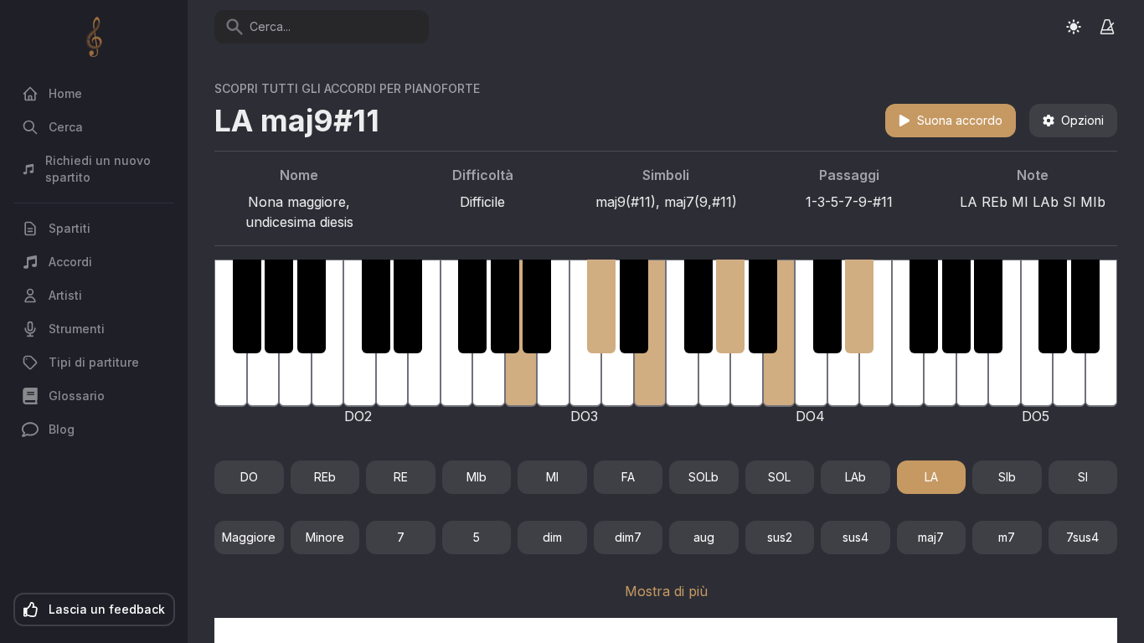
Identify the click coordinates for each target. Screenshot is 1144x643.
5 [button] (476, 537)
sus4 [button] (855, 537)
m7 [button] (1006, 537)
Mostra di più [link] (666, 591)
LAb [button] (855, 477)
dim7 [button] (628, 537)
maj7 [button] (931, 537)
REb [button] (325, 477)
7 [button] (401, 537)
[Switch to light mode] (1074, 26)
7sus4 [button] (1082, 537)
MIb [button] (476, 477)
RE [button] (401, 477)
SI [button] (1083, 477)
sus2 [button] (779, 537)
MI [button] (552, 477)
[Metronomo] (1107, 27)
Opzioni (1082, 120)
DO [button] (249, 477)
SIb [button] (1007, 477)
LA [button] (931, 477)
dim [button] (552, 537)
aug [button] (703, 537)
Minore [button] (325, 537)
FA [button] (628, 477)
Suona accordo (959, 120)
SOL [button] (779, 477)
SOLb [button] (703, 477)
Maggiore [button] (249, 537)
